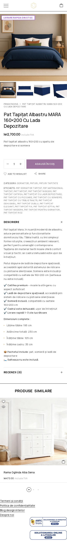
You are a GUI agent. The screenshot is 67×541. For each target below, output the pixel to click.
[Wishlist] (3, 401)
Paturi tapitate (48, 183)
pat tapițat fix (23, 206)
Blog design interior (12, 510)
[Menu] (6, 5)
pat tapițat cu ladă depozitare (43, 194)
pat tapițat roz (13, 212)
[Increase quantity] (22, 164)
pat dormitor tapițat (29, 188)
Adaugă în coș (45, 164)
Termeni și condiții (11, 501)
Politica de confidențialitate (17, 505)
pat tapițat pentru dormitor (42, 209)
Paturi (34, 183)
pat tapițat (20, 191)
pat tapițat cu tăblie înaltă (20, 200)
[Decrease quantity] (6, 164)
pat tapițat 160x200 (40, 191)
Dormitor (23, 183)
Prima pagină (11, 104)
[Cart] (61, 6)
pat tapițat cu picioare (18, 197)
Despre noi (7, 515)
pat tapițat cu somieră (48, 197)
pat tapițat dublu (28, 203)
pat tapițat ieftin (44, 206)
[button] (28, 489)
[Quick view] (3, 406)
